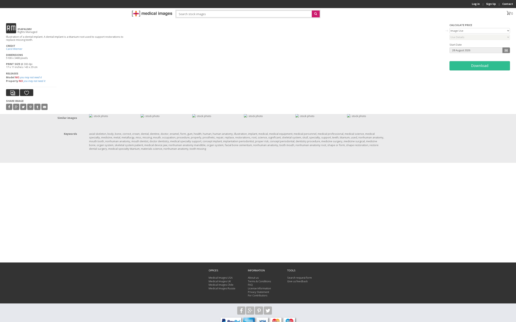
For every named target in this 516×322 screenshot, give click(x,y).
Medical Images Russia (222, 288)
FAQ (250, 284)
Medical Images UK (220, 281)
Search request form (299, 277)
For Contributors (257, 295)
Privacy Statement (258, 292)
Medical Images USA (221, 277)
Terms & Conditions (259, 281)
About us (253, 277)
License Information (259, 288)
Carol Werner (14, 49)
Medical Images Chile (221, 284)
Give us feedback (297, 281)
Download (479, 65)
